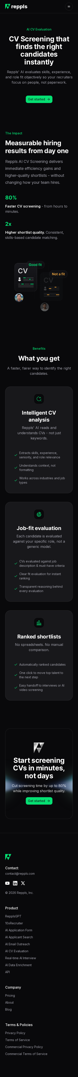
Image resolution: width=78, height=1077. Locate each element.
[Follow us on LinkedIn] (15, 883)
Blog (8, 1009)
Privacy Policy (15, 1033)
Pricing (10, 995)
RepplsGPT (13, 916)
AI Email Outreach (17, 944)
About (9, 1002)
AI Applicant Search (19, 937)
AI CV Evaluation (16, 951)
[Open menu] (69, 6)
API (7, 972)
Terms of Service (17, 1040)
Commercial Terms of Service (26, 1054)
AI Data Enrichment (18, 965)
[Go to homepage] (39, 857)
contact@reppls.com (20, 873)
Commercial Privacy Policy (24, 1047)
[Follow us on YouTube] (7, 883)
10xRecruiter (14, 923)
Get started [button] (36, 99)
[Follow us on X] (23, 883)
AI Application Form (18, 930)
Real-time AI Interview (20, 958)
